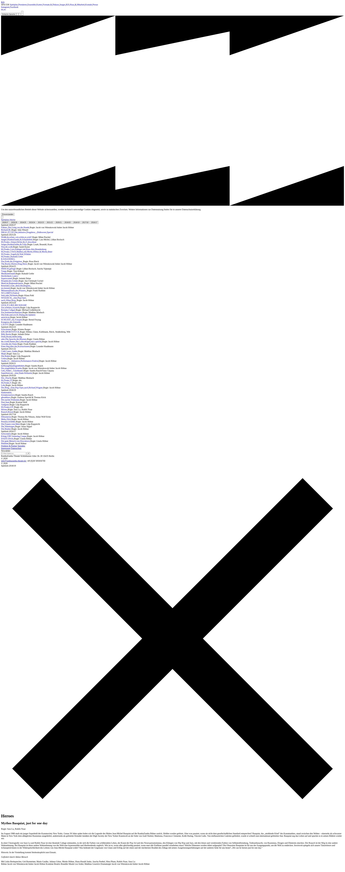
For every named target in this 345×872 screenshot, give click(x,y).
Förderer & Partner (9, 446)
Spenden (21, 446)
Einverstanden (7, 214)
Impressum (5, 448)
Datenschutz (16, 448)
